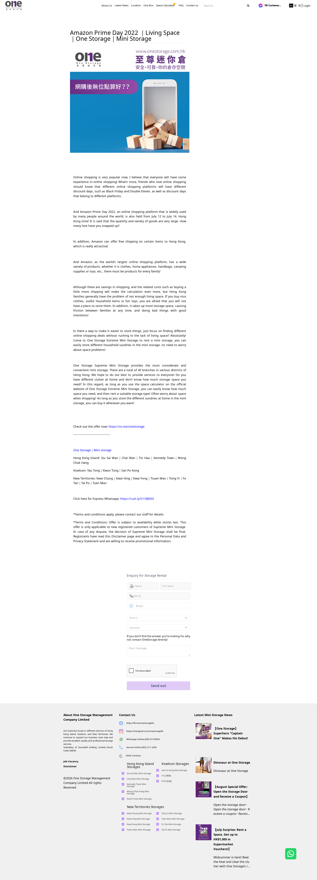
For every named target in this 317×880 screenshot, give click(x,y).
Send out (158, 685)
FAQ (181, 5)
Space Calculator (165, 5)
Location (136, 5)
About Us (107, 5)
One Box (148, 5)
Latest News (121, 5)
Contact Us (127, 715)
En (291, 5)
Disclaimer (70, 766)
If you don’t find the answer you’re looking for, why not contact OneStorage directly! (158, 637)
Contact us (192, 5)
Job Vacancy (70, 761)
